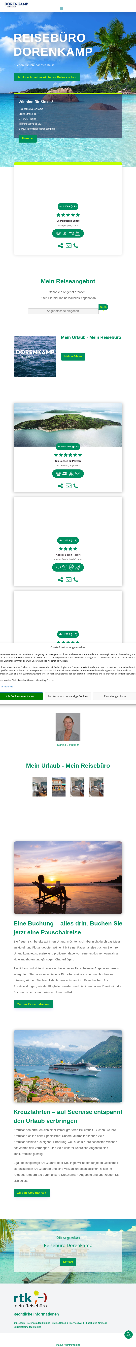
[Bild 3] (77, 795)
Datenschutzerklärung (38, 1323)
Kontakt (27, 138)
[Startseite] (35, 376)
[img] (58, 233)
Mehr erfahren (73, 356)
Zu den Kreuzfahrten (31, 1192)
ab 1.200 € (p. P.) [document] (68, 206)
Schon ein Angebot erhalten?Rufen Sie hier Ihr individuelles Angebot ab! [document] (68, 295)
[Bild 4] (96, 795)
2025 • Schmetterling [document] (69, 1345)
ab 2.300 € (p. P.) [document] (68, 540)
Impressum (19, 1323)
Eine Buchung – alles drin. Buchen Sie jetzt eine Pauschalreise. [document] (68, 928)
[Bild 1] (39, 795)
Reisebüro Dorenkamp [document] (68, 1245)
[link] (68, 210)
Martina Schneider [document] (68, 744)
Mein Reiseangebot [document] (68, 281)
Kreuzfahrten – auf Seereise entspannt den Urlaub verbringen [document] (68, 1116)
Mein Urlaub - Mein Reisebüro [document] (68, 765)
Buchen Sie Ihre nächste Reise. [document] (34, 65)
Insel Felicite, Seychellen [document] (68, 465)
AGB (81, 1323)
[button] (60, 246)
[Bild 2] (59, 795)
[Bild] (68, 727)
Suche (103, 308)
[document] (68, 221)
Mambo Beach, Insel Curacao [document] (68, 559)
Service (74, 1323)
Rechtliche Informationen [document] (36, 1314)
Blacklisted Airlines (95, 1323)
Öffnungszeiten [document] (68, 1238)
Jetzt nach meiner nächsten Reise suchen (46, 77)
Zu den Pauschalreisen (33, 1004)
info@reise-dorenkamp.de (41, 128)
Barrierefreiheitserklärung (27, 1327)
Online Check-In (60, 1323)
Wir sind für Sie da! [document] (36, 102)
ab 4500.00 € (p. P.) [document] (68, 446)
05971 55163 (34, 123)
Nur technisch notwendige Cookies (68, 696)
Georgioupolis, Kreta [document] (68, 225)
